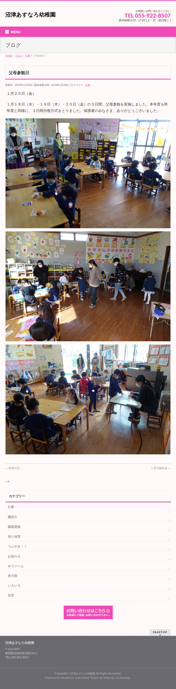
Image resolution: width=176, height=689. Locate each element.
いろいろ (14, 585)
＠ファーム (16, 566)
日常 (11, 595)
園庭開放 (14, 527)
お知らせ (14, 556)
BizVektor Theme (88, 677)
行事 (87, 85)
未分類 (12, 576)
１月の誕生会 (161, 468)
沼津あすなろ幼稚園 (30, 14)
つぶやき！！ (17, 546)
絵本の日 (12, 468)
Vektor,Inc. (109, 677)
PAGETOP (160, 632)
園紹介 (12, 517)
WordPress (67, 677)
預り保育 (14, 536)
